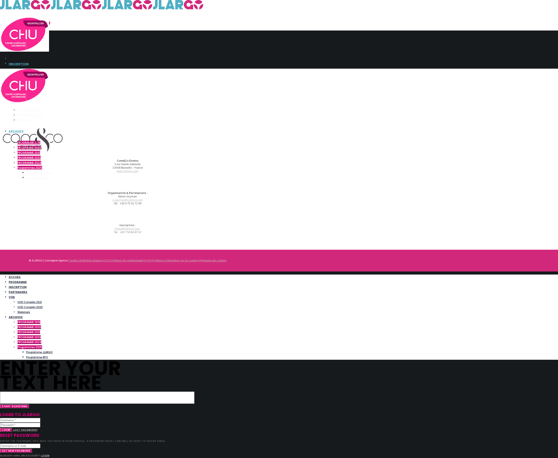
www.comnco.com (127, 171)
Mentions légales (92, 260)
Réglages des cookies (213, 260)
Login (6, 430)
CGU (107, 260)
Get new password (16, 451)
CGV (148, 260)
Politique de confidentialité (127, 260)
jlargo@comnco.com (127, 228)
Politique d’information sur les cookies (175, 260)
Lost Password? (25, 430)
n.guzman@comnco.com (127, 200)
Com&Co (74, 260)
